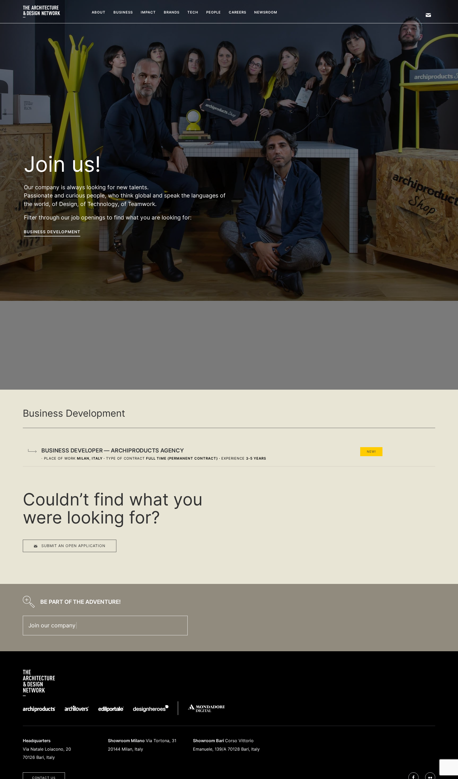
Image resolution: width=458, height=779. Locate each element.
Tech (192, 12)
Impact (148, 12)
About (98, 12)
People (213, 12)
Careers (237, 12)
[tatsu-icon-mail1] (428, 15)
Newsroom (265, 12)
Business (123, 12)
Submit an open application (73, 545)
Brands (171, 12)
